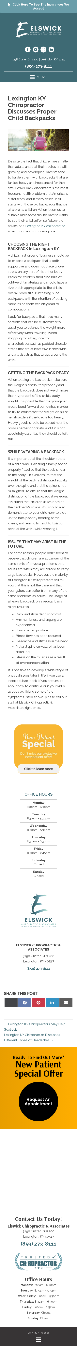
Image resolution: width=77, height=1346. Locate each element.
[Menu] (38, 1339)
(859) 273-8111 (38, 66)
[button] (38, 1101)
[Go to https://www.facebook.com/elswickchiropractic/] (28, 50)
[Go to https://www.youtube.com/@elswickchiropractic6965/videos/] (35, 50)
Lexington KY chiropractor (45, 226)
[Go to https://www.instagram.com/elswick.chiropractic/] (43, 50)
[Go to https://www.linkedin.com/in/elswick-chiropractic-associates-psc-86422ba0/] (51, 50)
